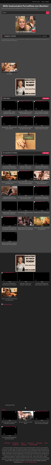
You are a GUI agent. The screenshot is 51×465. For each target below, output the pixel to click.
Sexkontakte (39, 443)
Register (47, 1)
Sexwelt (23, 443)
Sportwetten (24, 444)
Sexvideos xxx (30, 443)
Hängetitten (34, 462)
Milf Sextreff (7, 443)
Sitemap (4, 409)
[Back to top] (47, 461)
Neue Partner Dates (27, 462)
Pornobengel (15, 443)
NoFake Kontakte (33, 444)
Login (43, 1)
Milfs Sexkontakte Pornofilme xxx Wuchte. (25, 6)
